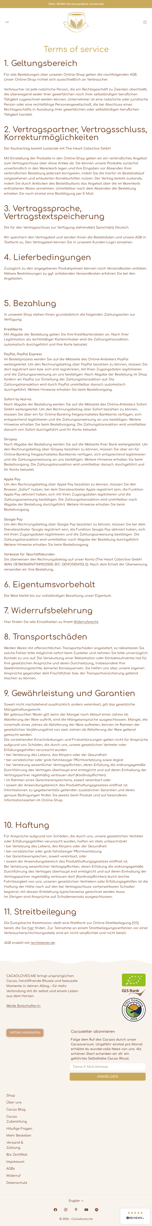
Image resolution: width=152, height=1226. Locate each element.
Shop (10, 1095)
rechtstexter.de (42, 943)
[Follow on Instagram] (66, 1210)
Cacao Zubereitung (16, 1119)
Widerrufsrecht (86, 622)
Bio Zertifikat (16, 1154)
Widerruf (13, 1176)
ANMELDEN (107, 1076)
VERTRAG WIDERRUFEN (25, 1032)
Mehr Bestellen (18, 1135)
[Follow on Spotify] (97, 1210)
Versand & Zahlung (14, 1145)
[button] (135, 1216)
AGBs (10, 1168)
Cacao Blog (16, 1109)
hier (31, 928)
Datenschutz (16, 1183)
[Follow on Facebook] (55, 1210)
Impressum (15, 1162)
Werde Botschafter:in (23, 1006)
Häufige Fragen (19, 1128)
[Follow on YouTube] (86, 1210)
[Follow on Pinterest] (76, 1210)
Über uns (14, 1102)
